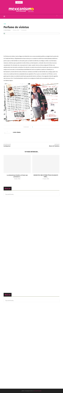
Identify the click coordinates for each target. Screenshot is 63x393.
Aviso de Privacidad (37, 390)
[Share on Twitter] (36, 127)
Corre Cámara (8, 30)
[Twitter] (52, 16)
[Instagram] (54, 16)
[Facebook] (50, 16)
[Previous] (24, 2)
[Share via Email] (39, 127)
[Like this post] (33, 127)
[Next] (26, 2)
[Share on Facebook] (35, 127)
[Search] (58, 16)
